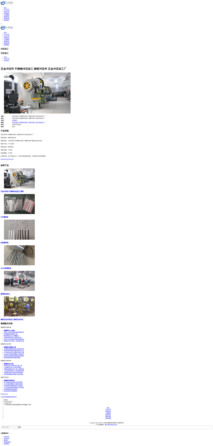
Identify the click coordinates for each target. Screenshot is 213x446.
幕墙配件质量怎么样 (10, 347)
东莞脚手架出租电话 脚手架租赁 (13, 372)
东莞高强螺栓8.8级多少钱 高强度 (13, 374)
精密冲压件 (32, 122)
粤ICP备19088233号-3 (111, 424)
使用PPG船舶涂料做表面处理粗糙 (14, 356)
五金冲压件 (15, 122)
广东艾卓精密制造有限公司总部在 (14, 387)
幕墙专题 (6, 18)
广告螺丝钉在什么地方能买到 (12, 367)
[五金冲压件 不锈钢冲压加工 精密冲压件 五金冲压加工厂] (37, 113)
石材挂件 (6, 436)
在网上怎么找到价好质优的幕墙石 (14, 339)
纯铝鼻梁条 (5, 242)
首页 (5, 8)
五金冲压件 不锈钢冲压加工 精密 (12, 191)
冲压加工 (6, 60)
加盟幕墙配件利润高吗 (10, 389)
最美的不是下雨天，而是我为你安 (14, 341)
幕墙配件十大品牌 (9, 330)
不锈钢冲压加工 (23, 122)
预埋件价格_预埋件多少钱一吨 (13, 365)
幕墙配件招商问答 (9, 380)
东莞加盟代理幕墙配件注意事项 (13, 385)
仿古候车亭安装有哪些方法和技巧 (14, 354)
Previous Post (4, 159)
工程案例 (6, 15)
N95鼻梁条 (4, 217)
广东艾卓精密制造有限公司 (9, 397)
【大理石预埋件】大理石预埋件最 (14, 370)
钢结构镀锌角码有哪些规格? (12, 357)
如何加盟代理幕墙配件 (10, 391)
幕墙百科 (6, 16)
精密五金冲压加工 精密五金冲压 (12, 319)
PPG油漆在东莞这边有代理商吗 (13, 382)
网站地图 (108, 418)
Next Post (10, 159)
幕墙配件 (6, 443)
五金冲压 (6, 438)
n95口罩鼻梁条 (6, 268)
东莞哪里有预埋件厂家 (10, 334)
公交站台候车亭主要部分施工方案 (14, 352)
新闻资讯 (6, 13)
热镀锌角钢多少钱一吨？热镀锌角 (14, 369)
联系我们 (6, 20)
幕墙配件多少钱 (8, 363)
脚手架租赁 (7, 442)
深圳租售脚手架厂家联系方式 (12, 337)
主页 (5, 57)
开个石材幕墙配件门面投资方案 (13, 384)
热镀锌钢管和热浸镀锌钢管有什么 (14, 350)
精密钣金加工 (5, 294)
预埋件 (6, 440)
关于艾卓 (6, 9)
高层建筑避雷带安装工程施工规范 (14, 349)
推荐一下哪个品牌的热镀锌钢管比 (14, 332)
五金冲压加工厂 (40, 122)
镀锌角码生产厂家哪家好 (11, 335)
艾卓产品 (6, 11)
